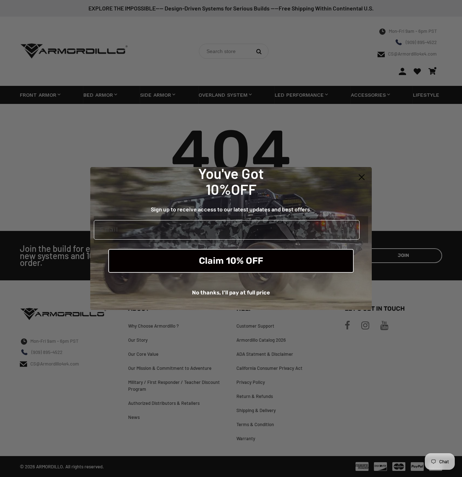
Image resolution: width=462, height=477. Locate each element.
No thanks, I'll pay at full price (231, 292)
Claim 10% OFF (231, 260)
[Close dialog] (361, 177)
